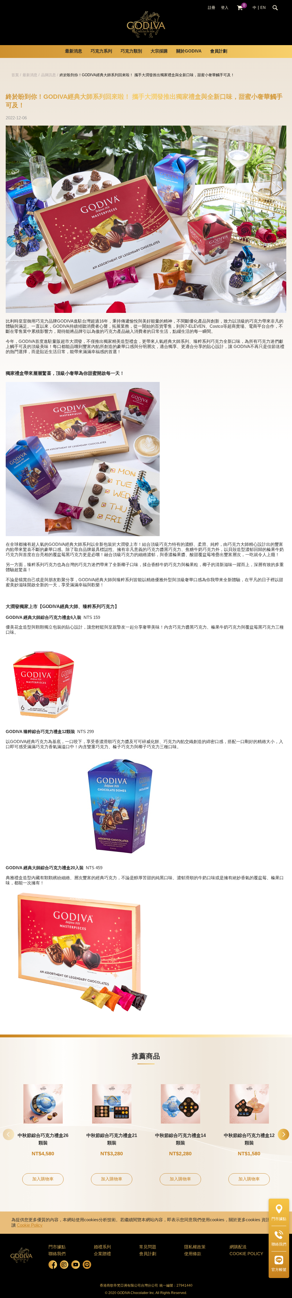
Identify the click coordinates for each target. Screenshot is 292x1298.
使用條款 (192, 1254)
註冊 (211, 8)
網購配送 (238, 1247)
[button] (283, 1134)
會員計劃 (218, 51)
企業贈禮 (102, 1254)
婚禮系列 (102, 1247)
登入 (224, 8)
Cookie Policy (29, 1225)
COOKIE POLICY (246, 1254)
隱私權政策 (195, 1247)
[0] (240, 7)
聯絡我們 (57, 1254)
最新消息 (30, 75)
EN (262, 8)
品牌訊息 (48, 75)
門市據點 (57, 1247)
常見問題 (147, 1247)
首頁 (15, 75)
